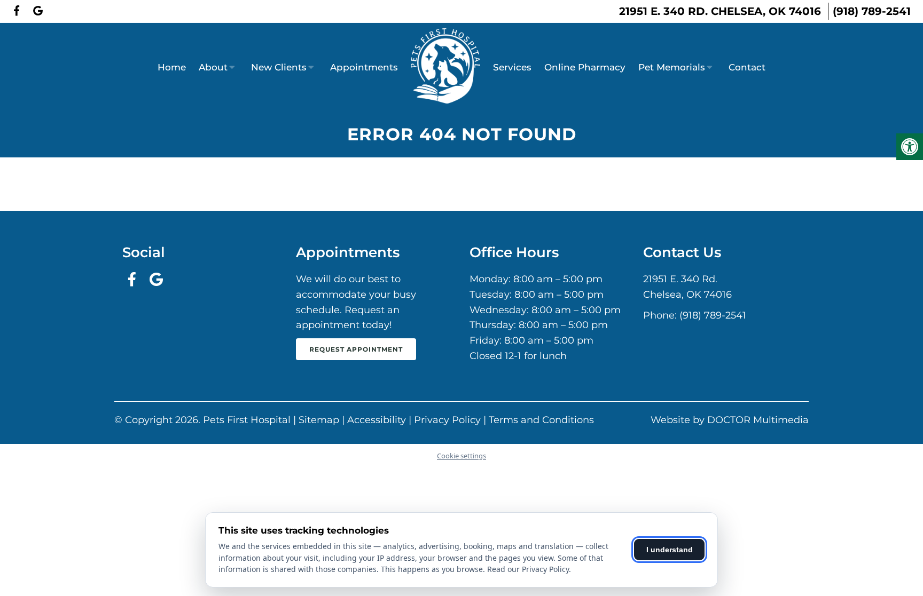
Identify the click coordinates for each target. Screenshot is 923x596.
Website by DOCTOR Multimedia (730, 420)
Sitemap (319, 420)
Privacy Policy (447, 420)
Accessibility (376, 420)
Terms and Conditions (541, 420)
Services (512, 67)
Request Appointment (356, 349)
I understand (669, 549)
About (213, 67)
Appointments (364, 67)
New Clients (279, 67)
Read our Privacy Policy (528, 569)
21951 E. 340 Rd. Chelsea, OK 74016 (720, 11)
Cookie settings (461, 455)
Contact (747, 67)
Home (172, 67)
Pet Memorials (671, 67)
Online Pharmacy (584, 67)
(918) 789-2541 (872, 11)
